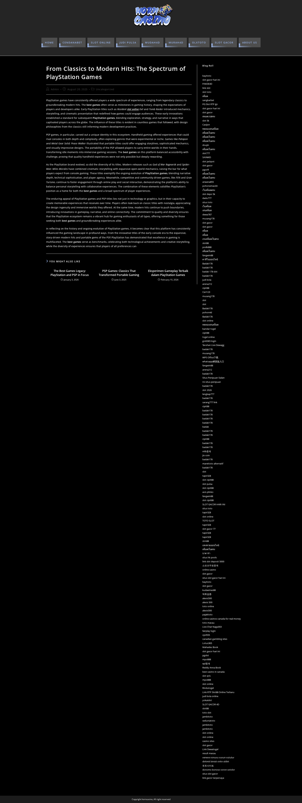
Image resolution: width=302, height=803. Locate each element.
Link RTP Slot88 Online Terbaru (218, 692)
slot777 (206, 153)
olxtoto (199, 42)
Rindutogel (208, 688)
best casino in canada (213, 671)
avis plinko (207, 492)
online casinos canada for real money (221, 618)
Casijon (206, 124)
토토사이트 (208, 765)
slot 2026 (207, 390)
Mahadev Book (210, 647)
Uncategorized (105, 89)
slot (204, 300)
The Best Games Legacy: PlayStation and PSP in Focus (70, 273)
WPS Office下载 (210, 357)
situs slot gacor (210, 773)
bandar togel (209, 328)
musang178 (208, 218)
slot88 (205, 243)
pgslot (205, 655)
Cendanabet (72, 42)
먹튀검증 (206, 594)
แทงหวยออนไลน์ (210, 545)
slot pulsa (207, 484)
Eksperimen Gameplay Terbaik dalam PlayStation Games (168, 273)
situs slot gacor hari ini (213, 577)
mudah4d (152, 42)
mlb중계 (206, 451)
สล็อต (205, 96)
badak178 (207, 267)
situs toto (207, 202)
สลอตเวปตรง (208, 116)
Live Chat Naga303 (212, 626)
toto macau (208, 622)
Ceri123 (206, 292)
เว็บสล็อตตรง (208, 190)
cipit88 (205, 288)
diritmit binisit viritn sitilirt (215, 761)
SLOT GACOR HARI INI (213, 504)
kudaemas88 (209, 590)
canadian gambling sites (214, 639)
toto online (208, 606)
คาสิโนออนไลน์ (210, 259)
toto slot (206, 712)
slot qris (206, 675)
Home (49, 42)
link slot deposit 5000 (213, 561)
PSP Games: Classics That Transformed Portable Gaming (119, 273)
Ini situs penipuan (211, 381)
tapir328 (206, 475)
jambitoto (207, 716)
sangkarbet (208, 100)
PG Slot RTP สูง (209, 104)
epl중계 (206, 663)
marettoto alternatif (212, 463)
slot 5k (205, 120)
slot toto (206, 92)
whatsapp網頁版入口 (213, 361)
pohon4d (207, 312)
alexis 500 (207, 602)
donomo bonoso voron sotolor (218, 769)
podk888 (206, 247)
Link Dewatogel (210, 749)
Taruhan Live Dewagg (213, 345)
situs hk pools (209, 557)
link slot (206, 88)
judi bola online (210, 696)
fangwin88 (207, 255)
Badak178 (207, 263)
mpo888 (206, 659)
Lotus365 (207, 643)
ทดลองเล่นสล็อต (210, 128)
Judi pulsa (128, 42)
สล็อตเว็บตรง (208, 132)
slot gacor (207, 112)
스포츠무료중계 (210, 565)
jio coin (206, 455)
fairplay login (209, 630)
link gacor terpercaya (213, 777)
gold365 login (209, 341)
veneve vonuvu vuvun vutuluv (218, 757)
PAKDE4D (207, 83)
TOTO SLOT (208, 520)
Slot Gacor (224, 42)
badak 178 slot (209, 271)
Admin (55, 89)
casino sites (208, 741)
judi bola (206, 279)
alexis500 (207, 598)
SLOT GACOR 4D (210, 704)
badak (205, 426)
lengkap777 (208, 394)
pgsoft (205, 169)
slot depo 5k (208, 194)
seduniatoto (208, 720)
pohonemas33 (209, 185)
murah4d (176, 42)
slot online (101, 42)
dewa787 (207, 214)
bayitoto (206, 75)
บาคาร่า (206, 553)
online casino (209, 569)
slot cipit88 (208, 479)
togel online (208, 337)
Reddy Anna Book (211, 667)
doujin (205, 145)
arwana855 (208, 181)
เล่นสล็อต (207, 210)
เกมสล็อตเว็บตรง (210, 238)
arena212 (207, 284)
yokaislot (207, 700)
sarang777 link (209, 402)
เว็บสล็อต (206, 206)
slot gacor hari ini (211, 79)
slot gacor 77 (208, 528)
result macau (209, 753)
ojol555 (206, 635)
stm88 (205, 541)
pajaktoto (207, 614)
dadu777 (206, 198)
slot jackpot (208, 161)
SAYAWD (206, 157)
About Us (249, 42)
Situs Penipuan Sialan (213, 377)
